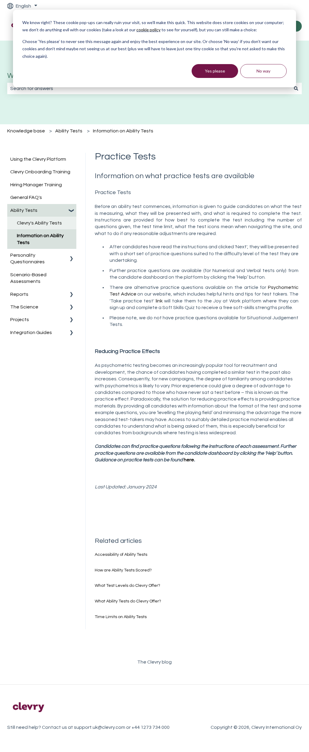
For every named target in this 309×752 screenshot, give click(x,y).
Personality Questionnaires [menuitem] (27, 258)
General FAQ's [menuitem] (26, 197)
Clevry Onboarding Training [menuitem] (40, 171)
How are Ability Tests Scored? (123, 570)
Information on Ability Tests (123, 130)
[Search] (296, 88)
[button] (71, 211)
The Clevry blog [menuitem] (154, 662)
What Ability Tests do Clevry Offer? (128, 601)
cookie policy (148, 29)
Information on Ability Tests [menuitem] (40, 239)
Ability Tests (68, 130)
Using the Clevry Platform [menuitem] (38, 159)
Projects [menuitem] (19, 319)
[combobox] (148, 88)
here (189, 459)
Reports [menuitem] (19, 294)
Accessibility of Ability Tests (121, 554)
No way (263, 70)
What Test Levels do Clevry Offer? (127, 585)
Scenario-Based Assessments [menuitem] (28, 278)
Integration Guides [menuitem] (31, 332)
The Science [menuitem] (24, 307)
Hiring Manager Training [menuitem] (36, 184)
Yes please (215, 70)
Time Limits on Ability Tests (121, 617)
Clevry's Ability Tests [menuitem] (39, 223)
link (159, 301)
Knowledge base (26, 130)
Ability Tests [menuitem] (23, 210)
